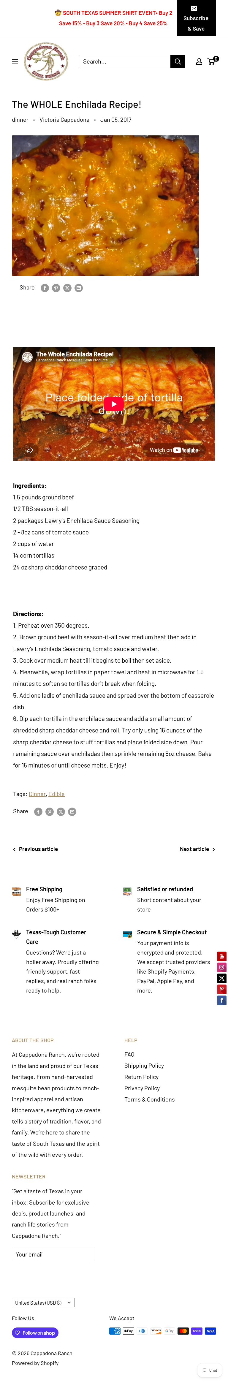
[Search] (177, 61)
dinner (20, 119)
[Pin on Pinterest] (56, 287)
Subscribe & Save (195, 23)
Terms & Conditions (149, 1099)
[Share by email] (79, 287)
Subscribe (34, 1272)
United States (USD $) (38, 1303)
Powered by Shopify (35, 1363)
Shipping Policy (144, 1065)
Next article (194, 848)
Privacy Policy (142, 1087)
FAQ (129, 1054)
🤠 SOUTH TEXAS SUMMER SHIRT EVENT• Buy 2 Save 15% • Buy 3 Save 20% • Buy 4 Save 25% (113, 18)
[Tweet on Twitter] (67, 287)
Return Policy (141, 1076)
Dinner (37, 793)
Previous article (38, 848)
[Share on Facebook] (45, 287)
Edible (56, 793)
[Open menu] (15, 61)
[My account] (199, 61)
